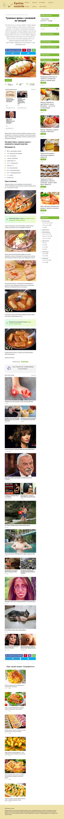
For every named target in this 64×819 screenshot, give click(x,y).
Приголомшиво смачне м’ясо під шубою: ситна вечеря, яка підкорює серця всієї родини (14, 776)
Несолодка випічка (46, 223)
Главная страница (8, 14)
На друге (44, 253)
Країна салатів (19, 4)
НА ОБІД (27, 6)
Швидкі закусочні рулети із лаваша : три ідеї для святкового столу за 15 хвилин (15, 730)
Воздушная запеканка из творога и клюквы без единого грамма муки (48, 78)
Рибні (43, 249)
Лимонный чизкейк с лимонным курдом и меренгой (47, 155)
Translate (50, 20)
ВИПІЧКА (27, 2)
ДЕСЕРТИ (34, 2)
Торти (43, 227)
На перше (44, 255)
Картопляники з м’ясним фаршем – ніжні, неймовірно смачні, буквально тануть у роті (15, 753)
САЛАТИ (34, 6)
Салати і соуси (45, 238)
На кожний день (45, 260)
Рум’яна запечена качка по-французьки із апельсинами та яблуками (14, 686)
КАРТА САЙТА (43, 6)
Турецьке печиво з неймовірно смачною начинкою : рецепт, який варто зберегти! (48, 181)
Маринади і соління (46, 236)
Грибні (43, 242)
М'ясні (43, 244)
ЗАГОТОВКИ (42, 2)
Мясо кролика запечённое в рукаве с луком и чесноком (49, 207)
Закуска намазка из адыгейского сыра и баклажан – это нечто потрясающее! (47, 105)
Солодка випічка (45, 225)
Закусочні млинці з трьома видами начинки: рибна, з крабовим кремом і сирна (15, 799)
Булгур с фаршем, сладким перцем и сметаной (49, 130)
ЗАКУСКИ (50, 2)
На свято (44, 262)
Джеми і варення (46, 234)
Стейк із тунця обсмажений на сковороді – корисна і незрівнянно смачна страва (15, 708)
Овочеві (44, 247)
